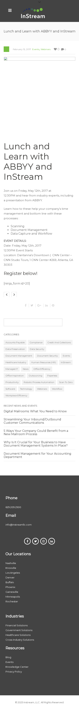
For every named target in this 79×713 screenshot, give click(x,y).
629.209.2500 (13, 507)
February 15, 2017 (22, 49)
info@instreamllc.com (19, 524)
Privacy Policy (14, 671)
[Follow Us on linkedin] (51, 541)
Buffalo (10, 582)
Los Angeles (13, 572)
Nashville (11, 563)
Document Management (19, 355)
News (25, 369)
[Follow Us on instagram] (43, 541)
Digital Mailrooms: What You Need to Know (35, 411)
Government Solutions (19, 630)
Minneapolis (13, 596)
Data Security (37, 349)
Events (35, 49)
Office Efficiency (41, 369)
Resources (15, 648)
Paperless (52, 375)
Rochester (12, 601)
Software (10, 388)
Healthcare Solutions (18, 634)
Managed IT (12, 369)
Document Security (47, 355)
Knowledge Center (17, 666)
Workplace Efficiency (16, 395)
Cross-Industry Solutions (20, 639)
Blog (8, 657)
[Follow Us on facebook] (27, 541)
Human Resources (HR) (43, 362)
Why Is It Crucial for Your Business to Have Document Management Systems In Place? (36, 444)
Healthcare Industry (16, 362)
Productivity (12, 382)
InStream (66, 362)
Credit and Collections (59, 342)
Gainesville (12, 591)
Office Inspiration (15, 375)
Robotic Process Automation (39, 382)
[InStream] (33, 13)
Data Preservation (15, 349)
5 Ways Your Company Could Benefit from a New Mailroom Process (36, 432)
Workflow (57, 388)
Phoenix (10, 587)
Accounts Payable (15, 342)
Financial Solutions (17, 625)
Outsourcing (35, 375)
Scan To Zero (66, 382)
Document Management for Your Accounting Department (37, 455)
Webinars (46, 49)
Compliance (36, 342)
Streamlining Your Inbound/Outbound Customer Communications (32, 421)
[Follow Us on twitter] (35, 541)
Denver (10, 577)
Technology (26, 388)
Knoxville (11, 567)
